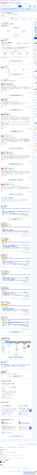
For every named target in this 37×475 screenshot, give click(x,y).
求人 (11, 18)
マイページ (7, 452)
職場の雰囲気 (6, 114)
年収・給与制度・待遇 (8, 84)
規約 (19, 471)
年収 (25, 18)
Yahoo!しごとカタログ (4, 447)
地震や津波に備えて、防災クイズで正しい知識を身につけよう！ (9, 0)
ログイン (14, 3)
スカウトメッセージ (2, 452)
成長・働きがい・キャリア (9, 184)
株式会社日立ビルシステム (6, 224)
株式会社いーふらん (8, 423)
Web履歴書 (11, 452)
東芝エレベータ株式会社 (6, 302)
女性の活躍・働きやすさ (9, 152)
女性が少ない (3, 199)
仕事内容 (6, 99)
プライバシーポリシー (7, 471)
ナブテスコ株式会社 (5, 239)
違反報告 (30, 92)
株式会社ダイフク (4, 255)
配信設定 (14, 452)
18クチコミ (10, 14)
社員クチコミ (17, 18)
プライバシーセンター (14, 471)
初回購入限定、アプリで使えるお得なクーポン (23, 3)
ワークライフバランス (8, 136)
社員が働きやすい (25, 199)
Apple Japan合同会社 (25, 423)
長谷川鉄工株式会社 (5, 288)
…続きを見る (9, 393)
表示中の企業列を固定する (7, 340)
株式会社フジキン (4, 318)
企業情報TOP (10, 447)
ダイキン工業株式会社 (5, 271)
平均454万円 (16, 14)
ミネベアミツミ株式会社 (23, 405)
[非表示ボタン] (35, 471)
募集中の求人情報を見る (7, 397)
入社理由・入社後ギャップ (9, 168)
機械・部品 (14, 447)
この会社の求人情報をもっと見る (25, 252)
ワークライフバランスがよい (18, 199)
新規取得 (19, 2)
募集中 (9, 351)
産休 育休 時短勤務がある (9, 199)
